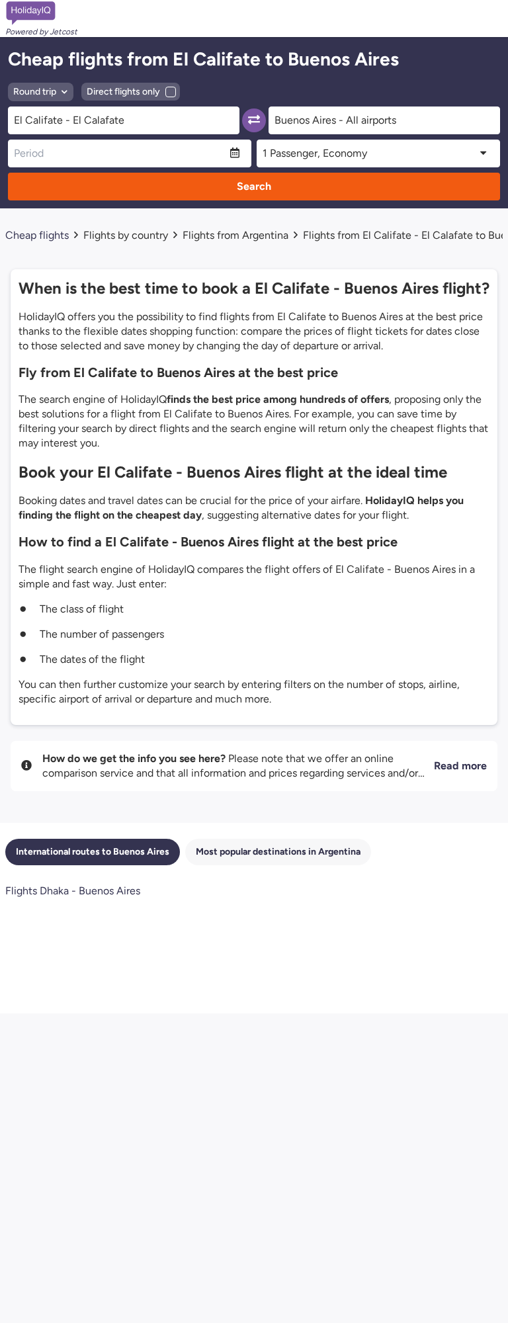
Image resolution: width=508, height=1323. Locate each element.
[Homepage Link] (41, 13)
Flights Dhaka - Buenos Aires (72, 890)
